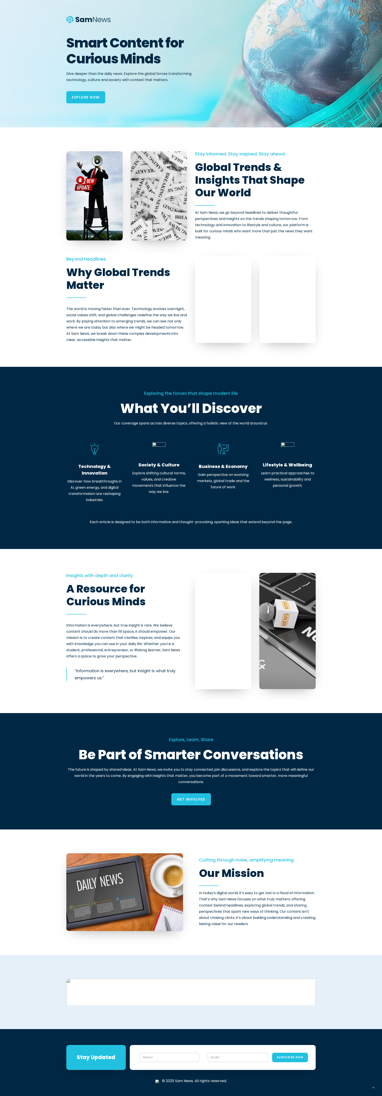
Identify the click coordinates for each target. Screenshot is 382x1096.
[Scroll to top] (373, 1087)
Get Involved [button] (191, 799)
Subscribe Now (290, 1057)
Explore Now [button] (86, 97)
